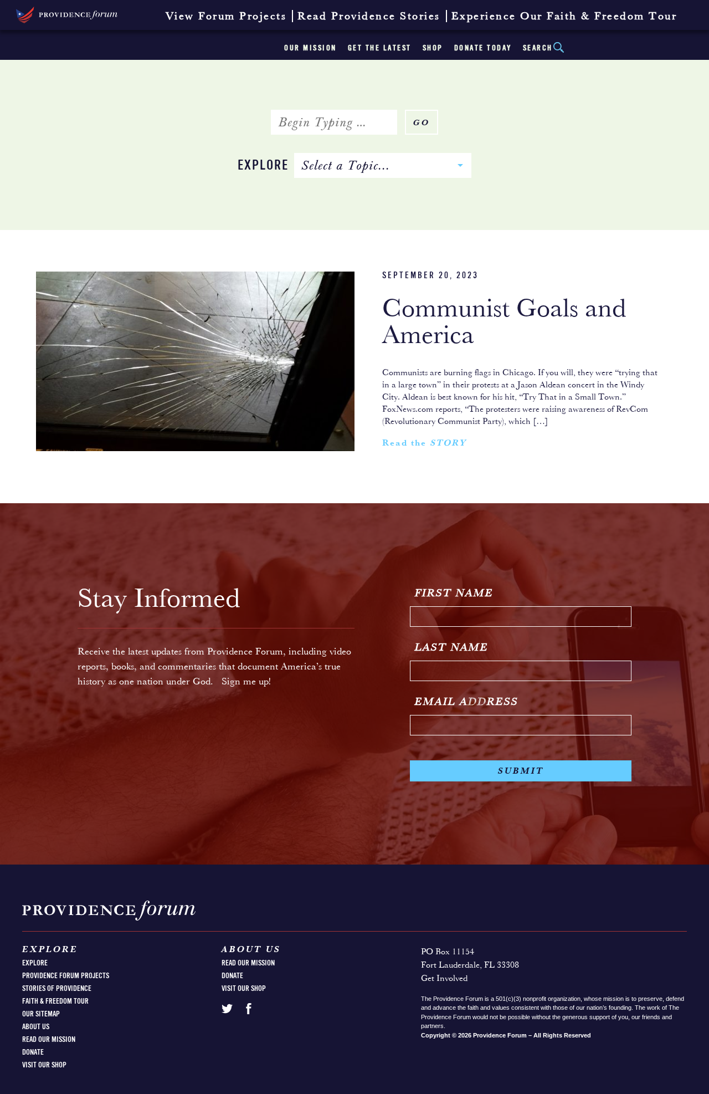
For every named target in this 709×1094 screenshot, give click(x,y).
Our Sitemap (41, 1014)
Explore (263, 166)
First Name (454, 593)
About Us (35, 1027)
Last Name (452, 647)
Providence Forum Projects (65, 976)
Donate (33, 1052)
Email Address (466, 702)
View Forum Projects (226, 16)
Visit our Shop (44, 1065)
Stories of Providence (56, 989)
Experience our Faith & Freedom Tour (564, 16)
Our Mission (310, 48)
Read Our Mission (48, 1040)
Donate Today (483, 48)
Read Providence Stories (368, 16)
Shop (433, 48)
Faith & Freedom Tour (55, 1001)
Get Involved (444, 978)
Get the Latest (380, 48)
